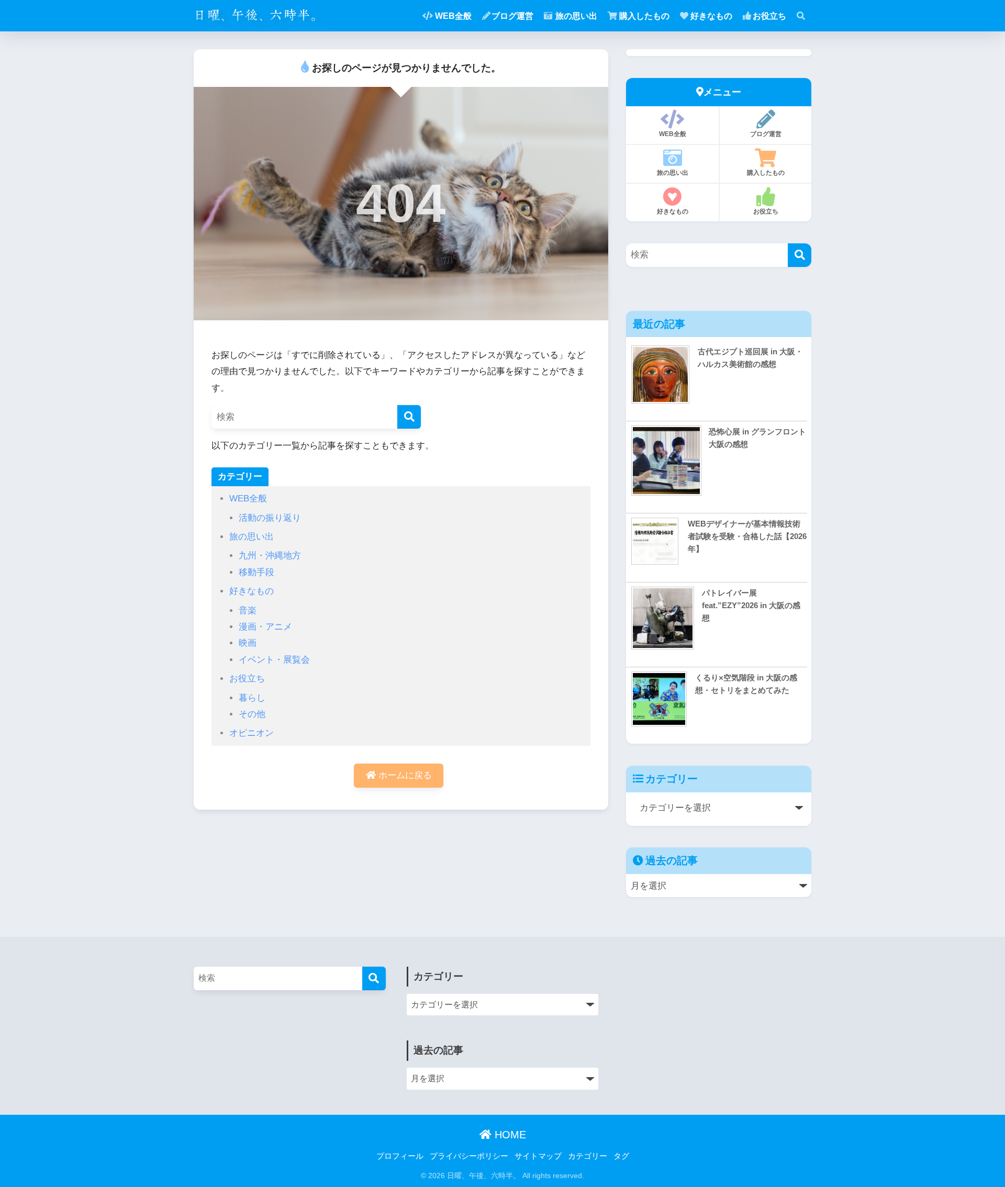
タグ (621, 1156)
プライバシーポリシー (469, 1156)
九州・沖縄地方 (270, 556)
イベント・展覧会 (274, 660)
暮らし (252, 698)
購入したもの (644, 16)
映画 (247, 643)
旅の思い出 (576, 16)
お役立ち (769, 16)
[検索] (409, 417)
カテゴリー (587, 1156)
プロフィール (399, 1156)
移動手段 (256, 572)
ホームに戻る (404, 775)
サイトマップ (538, 1156)
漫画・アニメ (265, 627)
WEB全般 (453, 16)
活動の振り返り (270, 518)
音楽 (247, 610)
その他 (252, 714)
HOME (509, 1134)
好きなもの (711, 16)
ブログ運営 (512, 16)
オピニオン (251, 733)
